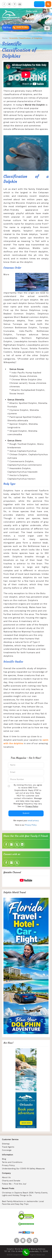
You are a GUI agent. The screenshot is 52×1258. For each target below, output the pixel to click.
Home (4, 38)
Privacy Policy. (31, 825)
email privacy (33, 820)
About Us (6, 1177)
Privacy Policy (31, 806)
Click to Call (22, 27)
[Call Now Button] (26, 1252)
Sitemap (6, 1144)
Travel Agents (8, 1147)
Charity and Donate (11, 1181)
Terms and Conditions (12, 1162)
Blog (4, 1159)
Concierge (6, 1150)
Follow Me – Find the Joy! (14, 1184)
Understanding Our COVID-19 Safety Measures (23, 1168)
